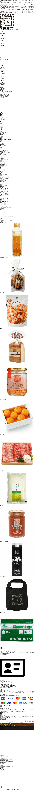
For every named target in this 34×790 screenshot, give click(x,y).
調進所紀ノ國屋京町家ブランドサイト (8, 729)
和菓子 (1, 136)
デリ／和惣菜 (3, 154)
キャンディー (3, 144)
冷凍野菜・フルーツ (4, 165)
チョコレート (3, 145)
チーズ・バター (3, 183)
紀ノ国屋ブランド (4, 132)
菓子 (1, 138)
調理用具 (2, 208)
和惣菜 (1, 157)
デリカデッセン (3, 156)
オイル (1, 184)
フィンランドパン (4, 150)
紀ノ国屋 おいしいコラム (6, 763)
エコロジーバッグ (4, 198)
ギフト (1, 90)
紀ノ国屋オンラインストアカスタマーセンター (11, 93)
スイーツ (2, 133)
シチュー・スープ (4, 188)
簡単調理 (2, 158)
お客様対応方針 (3, 758)
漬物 (1, 160)
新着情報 (2, 87)
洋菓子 (1, 134)
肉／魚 (1, 166)
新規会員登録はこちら (5, 687)
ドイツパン (2, 149)
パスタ (1, 172)
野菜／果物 (2, 161)
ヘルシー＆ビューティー (5, 207)
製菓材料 (2, 186)
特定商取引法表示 (4, 96)
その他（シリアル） (4, 177)
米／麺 (1, 171)
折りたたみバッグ (4, 201)
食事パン (2, 147)
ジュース (2, 192)
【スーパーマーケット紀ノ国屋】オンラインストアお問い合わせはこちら (17, 721)
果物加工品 (2, 164)
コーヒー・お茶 (3, 193)
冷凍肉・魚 (2, 170)
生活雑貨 (2, 209)
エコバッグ (2, 197)
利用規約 (2, 755)
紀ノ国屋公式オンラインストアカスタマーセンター (12, 759)
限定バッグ (2, 202)
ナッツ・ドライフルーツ (5, 139)
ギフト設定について (4, 712)
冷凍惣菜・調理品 (4, 159)
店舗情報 (2, 97)
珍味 (1, 140)
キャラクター (3, 199)
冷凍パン (2, 153)
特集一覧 (2, 89)
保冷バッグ (2, 200)
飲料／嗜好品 (3, 189)
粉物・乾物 (2, 179)
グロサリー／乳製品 (4, 178)
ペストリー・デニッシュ (5, 152)
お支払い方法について (5, 705)
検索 (2, 127)
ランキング (2, 88)
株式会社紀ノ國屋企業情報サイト (7, 725)
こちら (23, 722)
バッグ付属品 (3, 204)
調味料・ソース (3, 180)
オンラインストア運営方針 (6, 91)
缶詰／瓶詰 (2, 181)
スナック (2, 143)
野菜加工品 (2, 163)
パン (1, 146)
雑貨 (1, 205)
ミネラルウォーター (4, 191)
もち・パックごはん (4, 174)
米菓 (1, 142)
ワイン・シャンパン (4, 194)
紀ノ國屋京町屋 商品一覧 (23, 729)
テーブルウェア (3, 211)
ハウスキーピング (4, 206)
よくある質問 (3, 719)
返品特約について (4, 718)
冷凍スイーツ (3, 137)
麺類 (1, 175)
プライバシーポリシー (5, 94)
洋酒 (1, 195)
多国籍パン (2, 151)
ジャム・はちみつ (4, 185)
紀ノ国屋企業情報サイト (5, 95)
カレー (1, 187)
